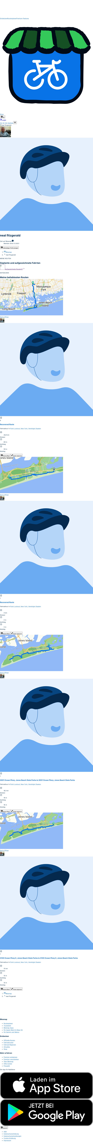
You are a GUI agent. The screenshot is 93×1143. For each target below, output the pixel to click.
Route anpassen (17, 456)
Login (4, 120)
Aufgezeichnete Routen (14, 269)
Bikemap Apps (9, 1028)
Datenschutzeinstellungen (12, 1136)
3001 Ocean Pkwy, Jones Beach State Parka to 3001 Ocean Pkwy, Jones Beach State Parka (37, 780)
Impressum (7, 1140)
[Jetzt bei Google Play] (46, 1112)
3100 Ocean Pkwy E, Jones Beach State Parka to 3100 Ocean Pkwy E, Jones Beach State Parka (39, 958)
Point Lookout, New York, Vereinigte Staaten (25, 428)
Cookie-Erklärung (10, 1138)
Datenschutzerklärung (11, 1134)
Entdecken (3, 18)
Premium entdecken (10, 1057)
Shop (5, 1049)
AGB (5, 1132)
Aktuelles (7, 1047)
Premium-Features (22, 18)
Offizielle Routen (9, 1040)
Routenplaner (11, 18)
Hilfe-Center (8, 1064)
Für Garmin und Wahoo (11, 1032)
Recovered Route (7, 424)
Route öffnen (6, 456)
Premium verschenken (11, 1059)
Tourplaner (7, 1026)
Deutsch (5, 1128)
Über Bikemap (8, 1061)
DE (4, 117)
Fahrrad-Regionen (10, 1045)
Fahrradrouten (8, 1042)
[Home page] (46, 8)
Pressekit (7, 1066)
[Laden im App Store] (46, 1085)
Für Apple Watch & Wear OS (13, 1030)
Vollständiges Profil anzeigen (10, 248)
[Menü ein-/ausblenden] (15, 122)
